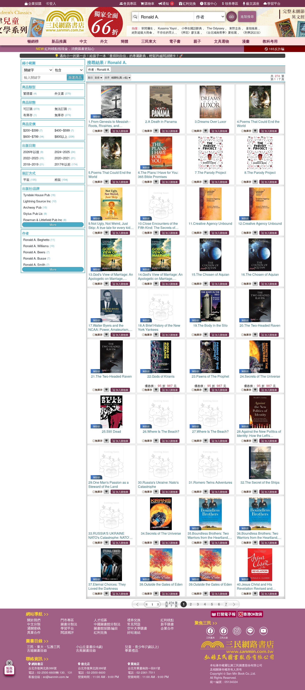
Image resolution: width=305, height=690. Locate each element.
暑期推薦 (251, 28)
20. (260, 325)
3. (210, 121)
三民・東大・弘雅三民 (43, 646)
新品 (59, 41)
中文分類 (33, 624)
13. (110, 278)
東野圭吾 (235, 28)
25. (111, 431)
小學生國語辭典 (192, 28)
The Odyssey (215, 28)
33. (110, 537)
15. (210, 274)
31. (210, 482)
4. (258, 123)
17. (108, 331)
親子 (197, 41)
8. (260, 172)
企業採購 (34, 3)
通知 (167, 3)
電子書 (175, 41)
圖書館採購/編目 (106, 628)
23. (210, 376)
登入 (52, 3)
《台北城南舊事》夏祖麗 (221, 32)
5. (109, 174)
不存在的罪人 (165, 32)
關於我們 (33, 619)
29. (108, 484)
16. (260, 274)
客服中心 (210, 3)
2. (161, 121)
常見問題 (133, 624)
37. (107, 586)
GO (231, 17)
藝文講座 (252, 3)
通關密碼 (33, 628)
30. (158, 484)
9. (109, 227)
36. (259, 537)
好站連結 (133, 632)
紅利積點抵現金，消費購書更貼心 (65, 48)
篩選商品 (75, 77)
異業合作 (33, 632)
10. (158, 227)
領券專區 (231, 3)
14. (160, 278)
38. (161, 584)
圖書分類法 (69, 624)
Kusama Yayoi (167, 28)
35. (210, 537)
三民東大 (148, 41)
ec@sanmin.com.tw (56, 677)
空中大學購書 (137, 628)
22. (160, 376)
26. (161, 431)
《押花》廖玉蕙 (189, 32)
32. (259, 482)
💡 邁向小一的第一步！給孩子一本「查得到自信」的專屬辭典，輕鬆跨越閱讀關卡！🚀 (97, 56)
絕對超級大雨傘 (142, 32)
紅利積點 (167, 619)
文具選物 (221, 41)
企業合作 (167, 628)
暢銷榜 (33, 41)
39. (210, 584)
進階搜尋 (247, 16)
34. (161, 533)
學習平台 (274, 3)
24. (260, 376)
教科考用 (270, 41)
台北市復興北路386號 (42, 668)
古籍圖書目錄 (37, 650)
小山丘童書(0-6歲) (89, 646)
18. (159, 327)
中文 (83, 41)
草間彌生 (147, 28)
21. (111, 376)
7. (210, 172)
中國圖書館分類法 (107, 624)
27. (210, 431)
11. (210, 223)
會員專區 (130, 3)
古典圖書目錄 (86, 650)
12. (260, 223)
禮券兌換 (133, 619)
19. (210, 325)
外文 (104, 41)
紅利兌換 (189, 3)
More (53, 224)
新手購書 (167, 624)
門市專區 (67, 619)
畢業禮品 (131, 650)
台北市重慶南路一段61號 (144, 668)
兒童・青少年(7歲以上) (142, 646)
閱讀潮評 (67, 632)
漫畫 (246, 41)
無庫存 (98, 131)
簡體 (124, 41)
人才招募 (100, 619)
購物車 (149, 3)
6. (158, 174)
